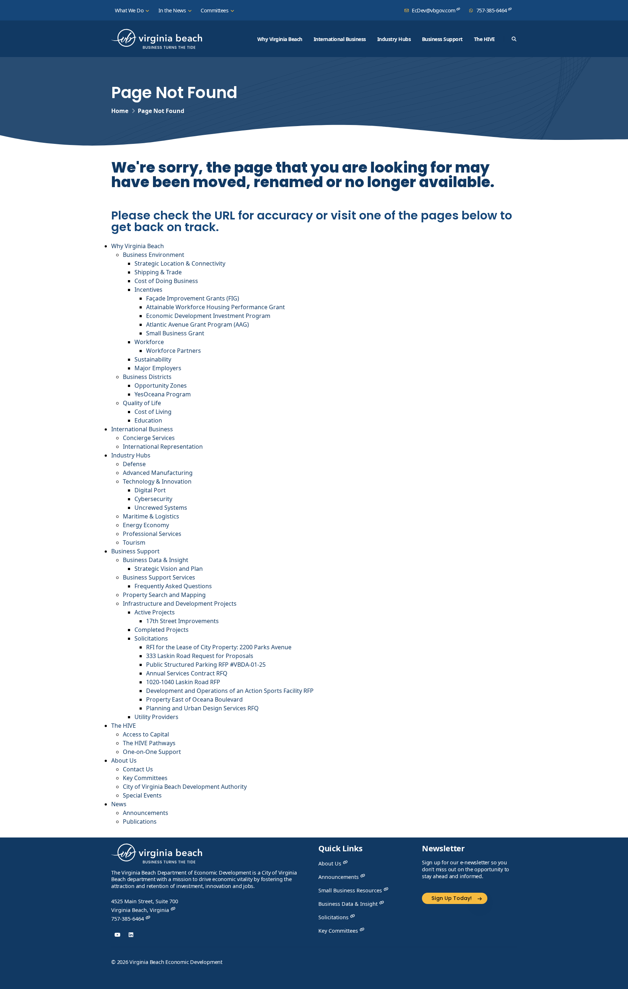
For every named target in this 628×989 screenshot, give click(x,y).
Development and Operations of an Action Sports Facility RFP (230, 691)
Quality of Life (142, 403)
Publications (140, 821)
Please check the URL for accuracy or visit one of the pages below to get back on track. (311, 220)
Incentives (148, 290)
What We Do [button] (130, 10)
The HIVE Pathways (149, 743)
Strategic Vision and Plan (168, 569)
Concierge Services (149, 438)
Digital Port (150, 490)
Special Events (142, 795)
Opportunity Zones (160, 385)
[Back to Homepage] (156, 855)
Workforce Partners (173, 351)
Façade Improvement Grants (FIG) (192, 298)
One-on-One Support (152, 752)
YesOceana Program (162, 394)
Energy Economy (146, 525)
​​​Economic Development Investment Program (208, 316)
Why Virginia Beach (279, 39)
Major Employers (157, 368)
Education (148, 420)
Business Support (442, 39)
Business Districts (147, 377)
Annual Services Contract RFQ (187, 673)
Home (119, 111)
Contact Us (138, 769)
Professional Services (152, 534)
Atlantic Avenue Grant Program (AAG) (197, 324)
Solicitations (151, 638)
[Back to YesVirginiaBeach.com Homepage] (156, 39)
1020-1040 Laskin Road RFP (183, 682)
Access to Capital (146, 734)
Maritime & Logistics (151, 516)
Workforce (149, 342)
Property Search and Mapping (164, 595)
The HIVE (484, 39)
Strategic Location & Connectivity (179, 263)
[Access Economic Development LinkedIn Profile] (131, 935)
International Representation (163, 447)
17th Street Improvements (182, 621)
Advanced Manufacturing (158, 473)
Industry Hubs (394, 39)
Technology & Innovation (157, 481)
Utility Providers (156, 717)
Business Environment (153, 255)
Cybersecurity (153, 499)
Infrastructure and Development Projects (180, 603)
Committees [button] (215, 10)
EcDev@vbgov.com (434, 10)
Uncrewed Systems (160, 508)
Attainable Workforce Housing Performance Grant (215, 307)
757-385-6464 (491, 10)
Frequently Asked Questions (173, 586)
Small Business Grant (175, 333)
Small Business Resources (350, 890)
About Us (124, 760)
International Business (340, 39)
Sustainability (152, 359)
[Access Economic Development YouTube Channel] (117, 935)
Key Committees (145, 778)
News (118, 804)
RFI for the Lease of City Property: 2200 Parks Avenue (218, 647)
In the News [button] (172, 10)
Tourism (134, 542)
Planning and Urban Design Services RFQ (202, 708)
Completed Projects (161, 630)
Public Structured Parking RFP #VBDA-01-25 (206, 665)
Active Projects (154, 612)
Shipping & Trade (158, 272)
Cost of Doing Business (166, 281)
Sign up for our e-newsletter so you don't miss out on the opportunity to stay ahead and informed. (465, 869)
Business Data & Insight (155, 560)
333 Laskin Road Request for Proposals (199, 656)
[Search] (514, 39)
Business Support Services (159, 577)
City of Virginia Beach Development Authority (185, 787)
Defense (134, 464)
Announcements (145, 813)
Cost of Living (153, 412)
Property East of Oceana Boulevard (194, 699)
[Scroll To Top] (615, 981)
